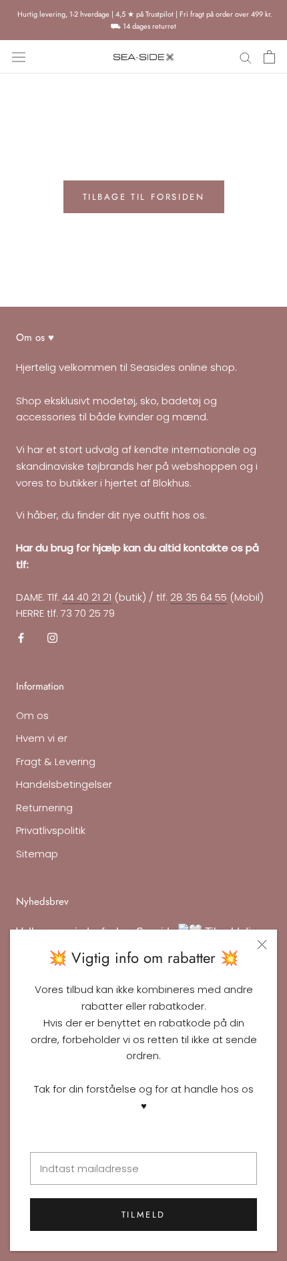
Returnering (44, 808)
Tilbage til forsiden (144, 196)
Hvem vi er (41, 738)
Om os (32, 715)
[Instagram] (52, 637)
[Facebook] (21, 637)
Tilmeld (143, 1214)
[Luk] (262, 945)
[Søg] (246, 57)
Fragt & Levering (55, 761)
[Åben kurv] (269, 56)
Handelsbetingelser (64, 784)
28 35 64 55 (198, 597)
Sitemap (37, 854)
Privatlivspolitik (50, 830)
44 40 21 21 (86, 597)
